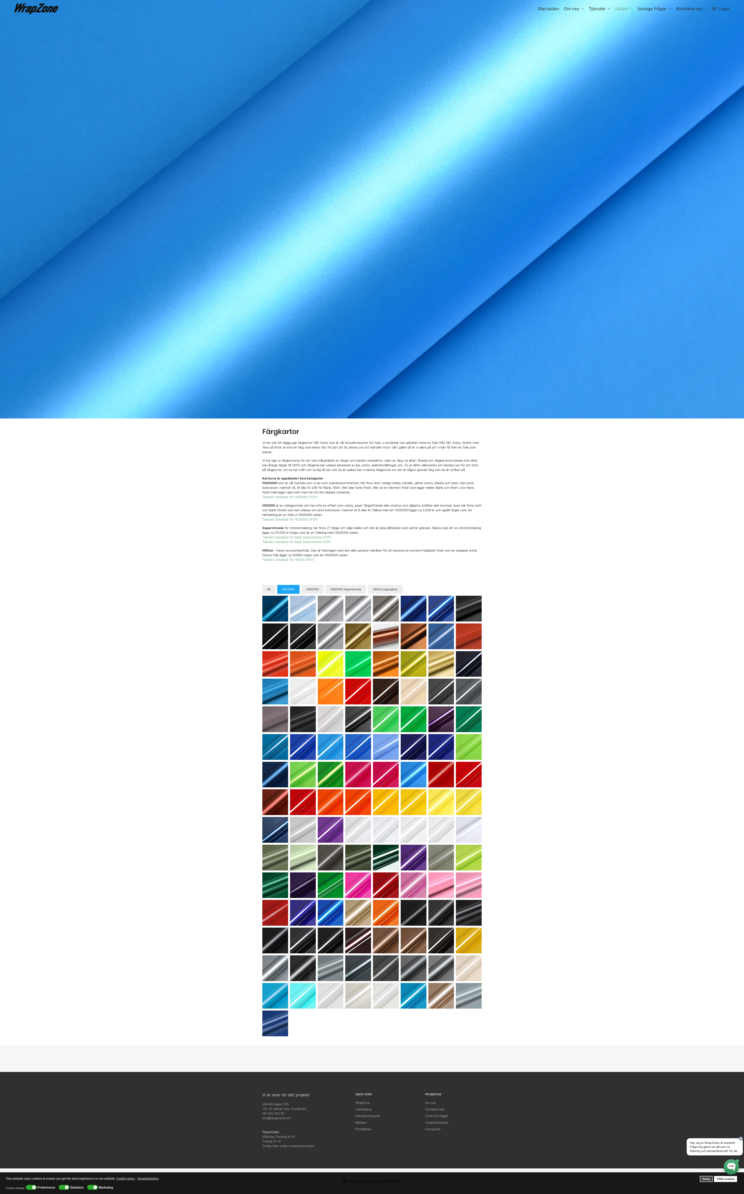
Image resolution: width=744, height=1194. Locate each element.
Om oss (430, 1103)
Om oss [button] (571, 8)
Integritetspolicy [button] (148, 1178)
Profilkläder (363, 1129)
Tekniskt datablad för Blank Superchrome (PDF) (297, 537)
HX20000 (288, 589)
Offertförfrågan (436, 1116)
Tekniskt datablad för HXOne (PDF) (288, 560)
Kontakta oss (434, 1109)
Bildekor (361, 1122)
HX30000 (313, 589)
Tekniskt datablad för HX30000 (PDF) (290, 519)
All (268, 589)
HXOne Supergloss (385, 589)
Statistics (77, 1187)
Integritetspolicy (437, 1122)
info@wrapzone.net (276, 1118)
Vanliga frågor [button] (652, 8)
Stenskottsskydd (367, 1116)
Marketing (106, 1187)
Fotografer (433, 1129)
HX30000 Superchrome (346, 589)
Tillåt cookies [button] (726, 1178)
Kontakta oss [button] (689, 8)
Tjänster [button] (597, 8)
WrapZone (362, 1103)
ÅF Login (721, 8)
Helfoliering (363, 1109)
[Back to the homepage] (36, 8)
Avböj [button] (706, 1178)
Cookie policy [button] (125, 1178)
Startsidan (548, 8)
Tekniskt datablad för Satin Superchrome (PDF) (296, 542)
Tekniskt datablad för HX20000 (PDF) (290, 497)
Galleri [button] (621, 8)
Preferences (46, 1187)
